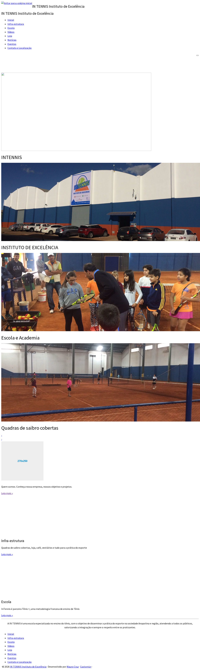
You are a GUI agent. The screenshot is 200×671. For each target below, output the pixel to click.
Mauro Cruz (73, 666)
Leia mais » (7, 493)
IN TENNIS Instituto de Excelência (28, 666)
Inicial (11, 19)
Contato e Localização (20, 47)
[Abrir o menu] (197, 55)
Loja (10, 35)
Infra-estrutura (16, 24)
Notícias (12, 39)
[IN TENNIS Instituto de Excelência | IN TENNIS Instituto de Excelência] (16, 3)
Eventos (12, 44)
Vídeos (11, 31)
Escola (11, 27)
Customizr (85, 666)
